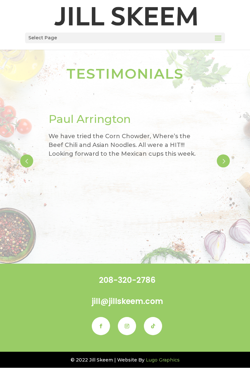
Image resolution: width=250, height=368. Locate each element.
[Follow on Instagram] (127, 326)
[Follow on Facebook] (101, 326)
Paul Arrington (82, 119)
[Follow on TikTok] (153, 326)
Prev (26, 160)
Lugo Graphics (163, 360)
